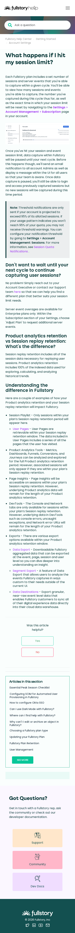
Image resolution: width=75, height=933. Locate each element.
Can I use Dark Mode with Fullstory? (32, 709)
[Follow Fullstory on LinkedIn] (34, 925)
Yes (37, 641)
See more (22, 760)
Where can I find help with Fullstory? (32, 715)
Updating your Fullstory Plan (27, 737)
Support (37, 843)
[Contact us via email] (48, 925)
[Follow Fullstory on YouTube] (41, 925)
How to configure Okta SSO (27, 702)
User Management (21, 749)
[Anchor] (64, 275)
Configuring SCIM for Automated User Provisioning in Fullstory (34, 695)
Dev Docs (37, 886)
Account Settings (20, 43)
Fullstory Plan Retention (24, 743)
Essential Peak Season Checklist (30, 687)
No (38, 652)
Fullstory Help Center (18, 39)
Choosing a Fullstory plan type (29, 730)
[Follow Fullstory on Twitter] (27, 925)
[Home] (21, 8)
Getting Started (46, 39)
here (17, 292)
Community (37, 864)
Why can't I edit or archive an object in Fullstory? (34, 723)
